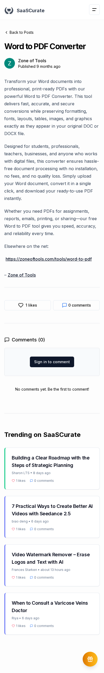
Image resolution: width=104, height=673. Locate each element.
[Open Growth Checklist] (90, 659)
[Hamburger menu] (94, 9)
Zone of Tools (22, 275)
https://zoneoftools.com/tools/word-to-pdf (49, 259)
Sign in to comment (52, 362)
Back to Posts (22, 32)
